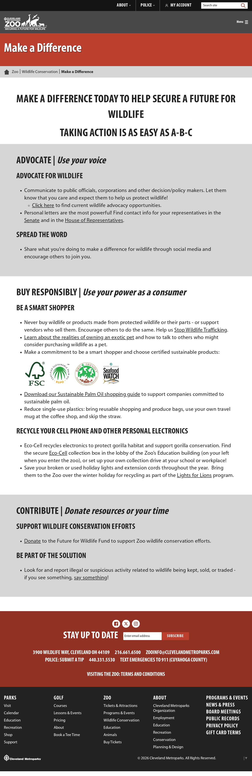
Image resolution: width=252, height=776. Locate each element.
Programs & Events (227, 698)
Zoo (15, 72)
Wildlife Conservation (40, 72)
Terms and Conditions (143, 674)
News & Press (220, 705)
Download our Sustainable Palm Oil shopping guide (82, 394)
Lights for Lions (194, 475)
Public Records (223, 719)
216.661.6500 (128, 652)
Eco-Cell (58, 453)
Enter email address (137, 636)
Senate (32, 220)
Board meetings (223, 712)
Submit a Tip (72, 660)
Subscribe (175, 636)
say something (90, 578)
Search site (210, 5)
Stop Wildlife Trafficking (200, 330)
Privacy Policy (222, 726)
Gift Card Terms (223, 733)
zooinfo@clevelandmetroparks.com (182, 652)
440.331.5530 (102, 660)
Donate (32, 541)
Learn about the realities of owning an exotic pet (79, 337)
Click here (43, 205)
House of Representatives (94, 220)
